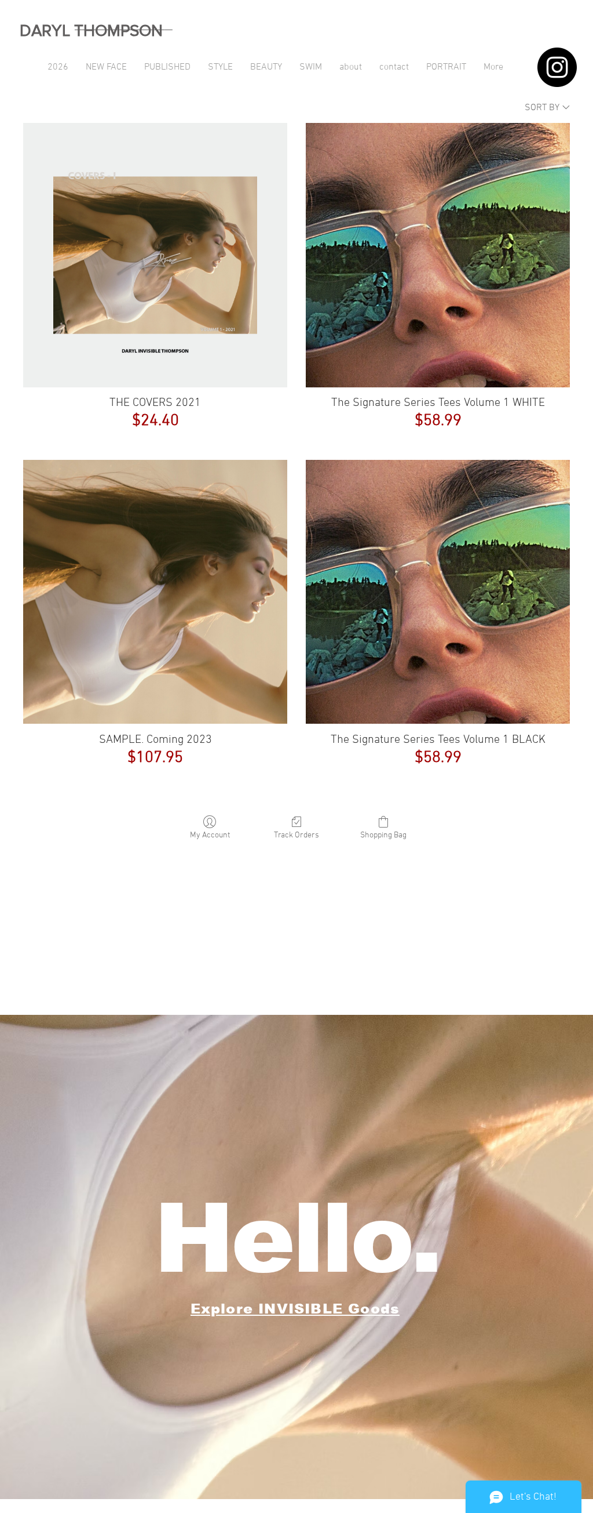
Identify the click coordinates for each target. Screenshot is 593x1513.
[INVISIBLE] (557, 67)
